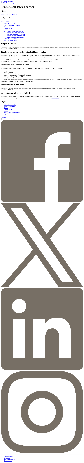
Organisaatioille (10, 38)
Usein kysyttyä (8, 28)
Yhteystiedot (4, 117)
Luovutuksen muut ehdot (16, 34)
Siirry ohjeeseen (5, 21)
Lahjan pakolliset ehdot (15, 37)
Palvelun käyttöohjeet (12, 25)
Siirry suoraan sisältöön (7, 1)
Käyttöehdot (7, 458)
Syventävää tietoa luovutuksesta (14, 31)
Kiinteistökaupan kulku (10, 24)
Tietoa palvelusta (10, 40)
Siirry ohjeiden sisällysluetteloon (9, 14)
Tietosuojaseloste (8, 456)
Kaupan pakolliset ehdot (15, 32)
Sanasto (6, 26)
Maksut (6, 29)
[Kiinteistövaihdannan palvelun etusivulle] (9, 3)
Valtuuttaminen (55, 98)
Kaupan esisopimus (16, 35)
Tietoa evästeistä (8, 461)
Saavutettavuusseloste (9, 459)
